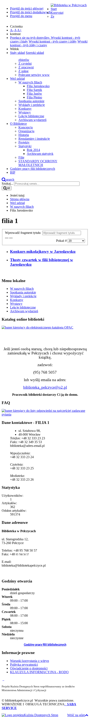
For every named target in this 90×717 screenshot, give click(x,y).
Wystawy (24, 112)
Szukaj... (7, 183)
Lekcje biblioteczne (31, 116)
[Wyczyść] (11, 238)
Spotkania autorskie (31, 101)
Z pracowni (26, 67)
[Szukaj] (6, 238)
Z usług (23, 71)
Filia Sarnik (34, 90)
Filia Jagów (34, 93)
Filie (21, 157)
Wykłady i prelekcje (31, 105)
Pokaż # (62, 240)
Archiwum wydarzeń (32, 120)
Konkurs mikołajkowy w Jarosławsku (43, 251)
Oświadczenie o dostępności (29, 668)
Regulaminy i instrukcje (34, 138)
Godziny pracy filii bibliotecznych (45, 644)
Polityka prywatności (24, 664)
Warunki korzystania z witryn (29, 661)
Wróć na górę (76, 715)
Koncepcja (25, 127)
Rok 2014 (33, 150)
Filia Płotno (34, 97)
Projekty (24, 142)
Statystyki (24, 146)
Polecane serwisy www (34, 75)
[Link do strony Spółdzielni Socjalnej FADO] (3, 679)
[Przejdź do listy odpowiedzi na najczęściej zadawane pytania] (45, 414)
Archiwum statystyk (40, 153)
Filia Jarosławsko (38, 86)
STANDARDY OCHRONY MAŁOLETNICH (37, 163)
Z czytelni (25, 63)
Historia (23, 135)
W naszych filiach (30, 82)
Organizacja (26, 131)
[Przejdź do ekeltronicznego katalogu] (37, 327)
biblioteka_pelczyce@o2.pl (45, 387)
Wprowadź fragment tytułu (23, 232)
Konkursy (25, 108)
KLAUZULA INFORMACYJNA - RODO (39, 672)
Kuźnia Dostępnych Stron (41, 715)
